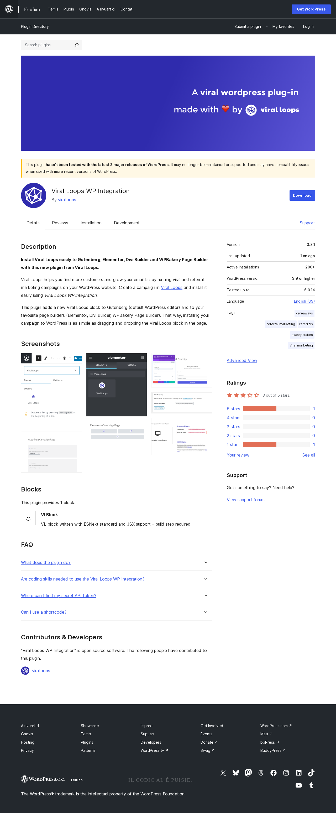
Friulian (77, 780)
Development (127, 222)
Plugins (87, 742)
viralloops (67, 199)
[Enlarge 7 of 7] (205, 424)
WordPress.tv (155, 750)
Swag (208, 750)
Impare (147, 725)
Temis (86, 734)
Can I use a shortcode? (43, 612)
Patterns (88, 750)
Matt (266, 734)
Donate (209, 742)
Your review (238, 455)
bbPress (269, 742)
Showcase (90, 725)
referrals (306, 324)
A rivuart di (30, 725)
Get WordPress (311, 9)
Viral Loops (171, 287)
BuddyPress (273, 750)
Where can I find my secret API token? (58, 595)
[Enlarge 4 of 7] (140, 428)
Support (307, 222)
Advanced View (242, 360)
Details (33, 222)
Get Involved (212, 725)
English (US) (304, 301)
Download (302, 195)
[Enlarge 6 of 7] (205, 398)
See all (308, 455)
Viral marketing (301, 345)
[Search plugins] (76, 45)
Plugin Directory (35, 26)
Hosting (27, 742)
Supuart (147, 734)
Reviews (60, 222)
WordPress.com (276, 725)
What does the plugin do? (46, 562)
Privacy (27, 750)
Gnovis (27, 734)
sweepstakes (302, 335)
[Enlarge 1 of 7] (74, 360)
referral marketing (281, 324)
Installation (91, 222)
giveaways (304, 313)
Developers (151, 742)
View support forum (246, 499)
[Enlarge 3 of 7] (140, 360)
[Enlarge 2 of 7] (74, 443)
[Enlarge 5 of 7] (205, 360)
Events (206, 734)
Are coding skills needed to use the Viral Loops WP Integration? (82, 579)
